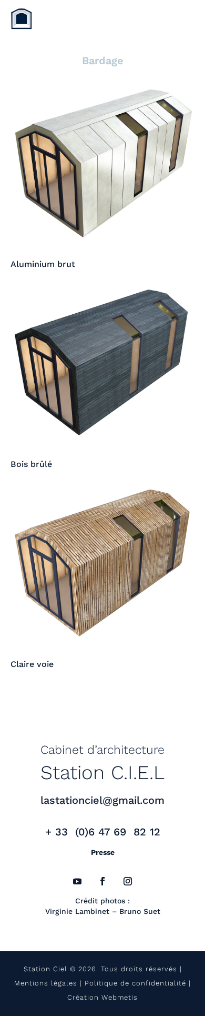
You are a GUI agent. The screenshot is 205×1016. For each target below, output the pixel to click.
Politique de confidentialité (135, 983)
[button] (18, 22)
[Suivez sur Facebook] (102, 881)
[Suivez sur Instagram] (127, 881)
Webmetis (119, 997)
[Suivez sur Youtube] (77, 881)
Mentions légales (45, 983)
